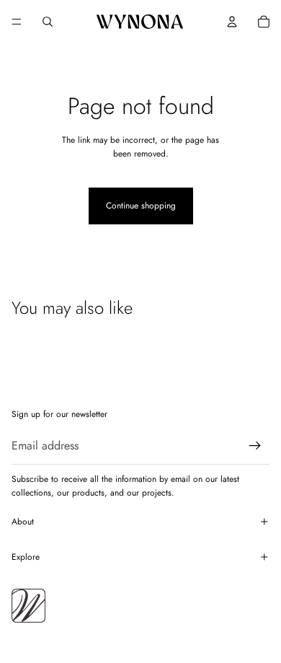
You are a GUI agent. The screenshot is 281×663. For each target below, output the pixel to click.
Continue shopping (141, 205)
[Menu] (16, 21)
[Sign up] (255, 445)
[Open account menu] (232, 22)
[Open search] (47, 22)
